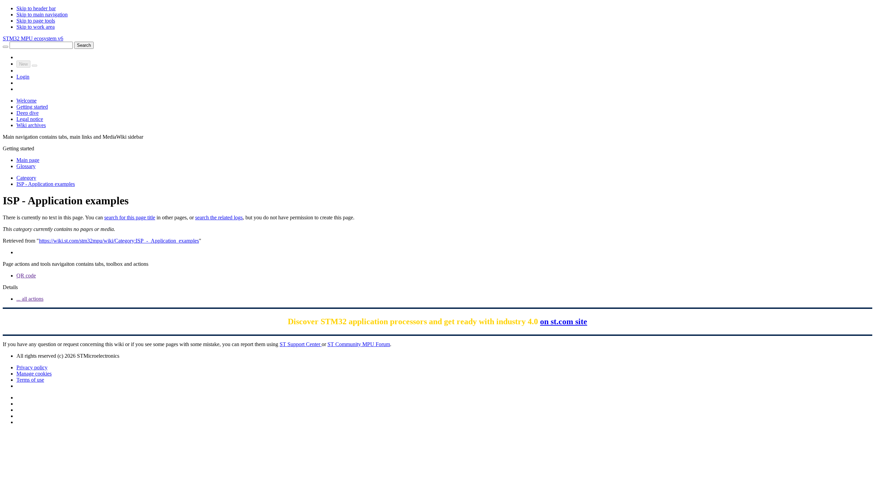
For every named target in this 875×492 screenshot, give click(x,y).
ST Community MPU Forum (358, 344)
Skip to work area (35, 27)
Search (84, 45)
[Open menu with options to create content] (34, 66)
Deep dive (27, 113)
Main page (27, 160)
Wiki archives (31, 125)
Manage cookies (34, 374)
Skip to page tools (35, 21)
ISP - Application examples (45, 184)
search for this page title (129, 217)
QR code (26, 275)
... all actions (29, 299)
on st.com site (563, 321)
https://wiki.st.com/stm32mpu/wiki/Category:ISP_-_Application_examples (119, 241)
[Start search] (5, 47)
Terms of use (30, 380)
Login (22, 77)
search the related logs (219, 217)
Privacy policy (32, 367)
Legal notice (29, 119)
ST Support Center (301, 344)
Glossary (26, 166)
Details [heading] (10, 287)
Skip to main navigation (42, 14)
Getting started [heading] (18, 148)
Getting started (32, 107)
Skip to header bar (36, 8)
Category (26, 178)
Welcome (26, 101)
